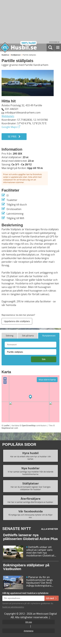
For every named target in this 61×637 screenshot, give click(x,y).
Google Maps (10, 127)
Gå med (50, 598)
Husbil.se (5, 55)
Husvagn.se (54, 42)
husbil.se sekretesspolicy (13, 607)
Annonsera (28, 630)
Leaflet (7, 425)
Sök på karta (28, 335)
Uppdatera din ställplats (17, 321)
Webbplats (8, 116)
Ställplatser (16, 55)
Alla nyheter (49, 529)
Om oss (28, 622)
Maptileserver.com (10, 428)
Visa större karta (47, 379)
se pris (12, 136)
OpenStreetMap (29, 425)
